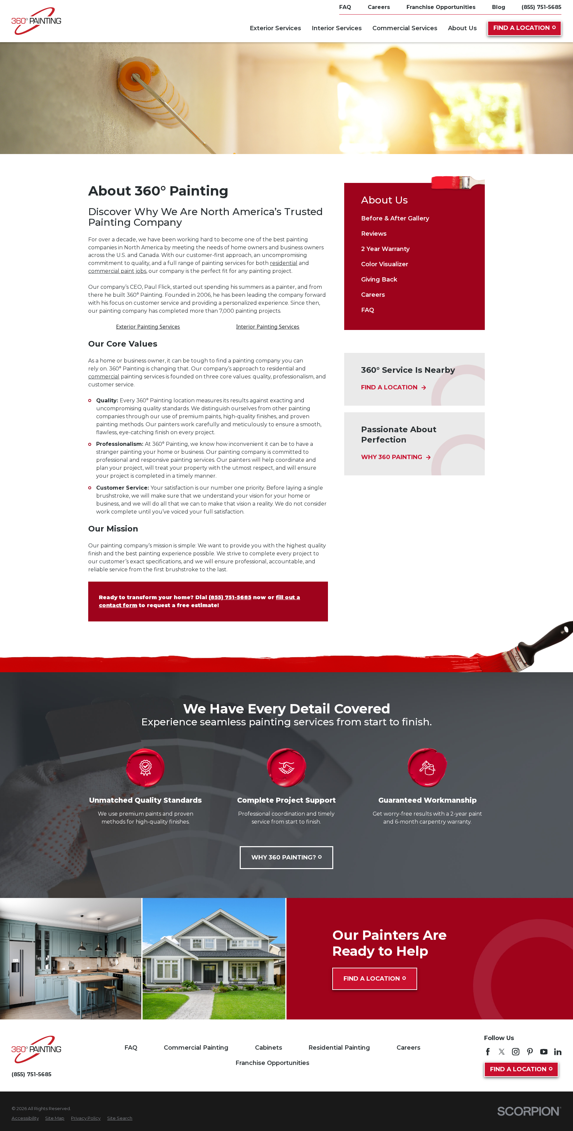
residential (283, 263)
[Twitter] (501, 1051)
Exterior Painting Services (148, 326)
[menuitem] (414, 218)
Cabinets (268, 1047)
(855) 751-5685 (541, 7)
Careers (408, 1047)
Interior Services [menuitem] (337, 28)
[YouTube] (543, 1051)
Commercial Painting (196, 1047)
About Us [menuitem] (462, 28)
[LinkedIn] (557, 1051)
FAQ (130, 1047)
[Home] (36, 21)
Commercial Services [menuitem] (404, 28)
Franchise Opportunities (272, 1063)
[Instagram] (515, 1051)
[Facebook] (487, 1051)
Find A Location (521, 28)
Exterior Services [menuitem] (275, 28)
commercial (103, 376)
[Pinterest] (530, 1051)
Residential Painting (339, 1047)
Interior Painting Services (267, 326)
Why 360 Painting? (283, 857)
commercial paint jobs (117, 271)
